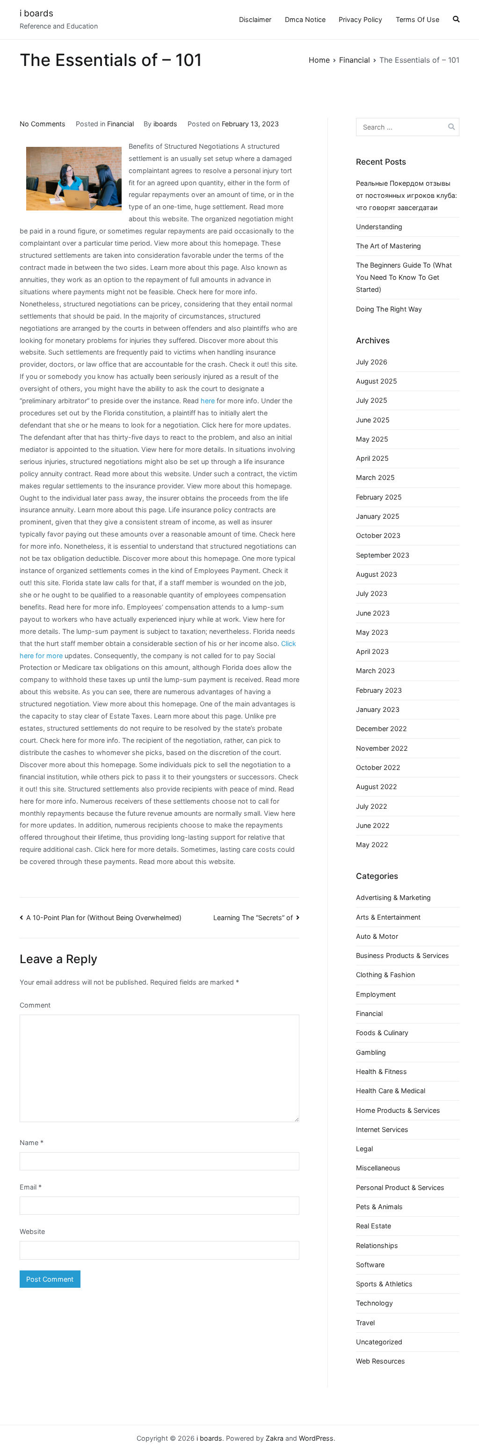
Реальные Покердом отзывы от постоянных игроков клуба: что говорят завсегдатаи (406, 195)
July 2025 (371, 400)
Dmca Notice (305, 19)
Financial (120, 124)
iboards (165, 124)
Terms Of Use (417, 19)
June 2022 (373, 825)
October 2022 (378, 767)
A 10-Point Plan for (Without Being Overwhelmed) (103, 917)
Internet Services (382, 1129)
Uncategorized (379, 1342)
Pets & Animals (379, 1207)
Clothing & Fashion (385, 975)
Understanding (379, 227)
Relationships (377, 1245)
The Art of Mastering (388, 246)
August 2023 (376, 574)
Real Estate (373, 1226)
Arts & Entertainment (388, 917)
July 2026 (371, 362)
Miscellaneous (378, 1168)
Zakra (274, 1438)
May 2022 (372, 845)
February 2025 (379, 497)
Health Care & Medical (390, 1091)
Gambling (371, 1052)
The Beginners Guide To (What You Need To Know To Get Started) (404, 277)
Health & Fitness (381, 1071)
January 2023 (377, 709)
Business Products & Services (402, 955)
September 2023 (382, 555)
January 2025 (377, 516)
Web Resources (380, 1361)
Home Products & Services (398, 1110)
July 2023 (371, 593)
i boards (36, 13)
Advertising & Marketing (393, 897)
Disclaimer (255, 19)
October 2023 (378, 535)
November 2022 (382, 748)
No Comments (42, 124)
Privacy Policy (360, 19)
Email (31, 1187)
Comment (35, 1005)
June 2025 (373, 420)
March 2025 (375, 477)
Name (32, 1142)
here (208, 401)
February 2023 (379, 690)
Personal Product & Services (400, 1187)
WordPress (316, 1438)
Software (370, 1265)
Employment (376, 994)
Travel (365, 1323)
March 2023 (375, 671)
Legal (364, 1149)
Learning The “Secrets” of (253, 917)
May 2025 (372, 439)
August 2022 (376, 787)
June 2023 (373, 613)
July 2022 (371, 806)
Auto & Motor (377, 936)
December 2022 (381, 729)
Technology (374, 1303)
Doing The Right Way (389, 309)
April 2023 (372, 651)
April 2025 (372, 458)
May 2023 (372, 632)
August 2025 (376, 381)
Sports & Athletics (384, 1284)
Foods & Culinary (382, 1033)
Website (32, 1231)
